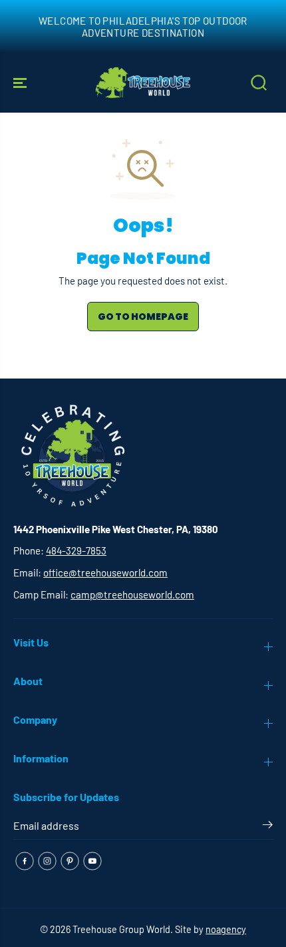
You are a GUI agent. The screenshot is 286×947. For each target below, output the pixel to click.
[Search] (259, 83)
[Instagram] (47, 861)
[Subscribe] (268, 827)
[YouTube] (92, 861)
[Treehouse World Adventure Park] (143, 83)
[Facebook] (24, 861)
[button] (21, 83)
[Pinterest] (70, 861)
